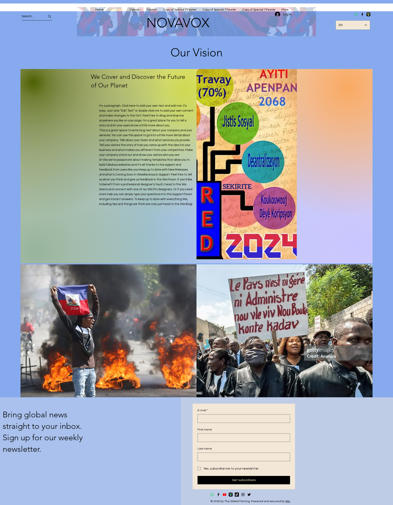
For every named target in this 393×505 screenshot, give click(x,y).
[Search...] (49, 16)
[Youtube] (224, 495)
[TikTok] (237, 495)
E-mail (203, 410)
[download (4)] (368, 14)
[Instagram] (243, 495)
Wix (287, 501)
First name (205, 429)
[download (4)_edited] (231, 495)
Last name (205, 448)
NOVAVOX (177, 23)
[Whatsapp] (356, 14)
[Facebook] (362, 14)
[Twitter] (249, 495)
